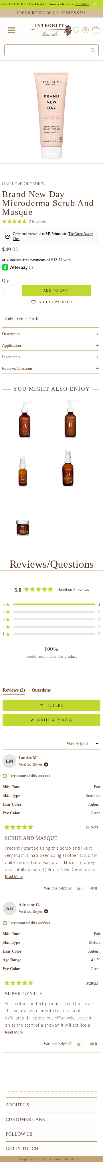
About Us (17, 1104)
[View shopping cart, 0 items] (95, 30)
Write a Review (64, 721)
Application (50, 345)
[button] (23, 221)
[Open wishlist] (76, 30)
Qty (5, 280)
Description (50, 334)
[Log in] (84, 29)
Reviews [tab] (14, 691)
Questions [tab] (41, 691)
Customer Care (25, 1119)
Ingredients (50, 357)
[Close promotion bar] (95, 3)
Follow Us (19, 1134)
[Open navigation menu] (11, 30)
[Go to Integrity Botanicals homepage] (51, 30)
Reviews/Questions (17, 368)
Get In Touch (22, 1148)
